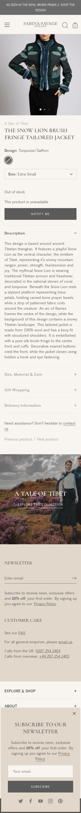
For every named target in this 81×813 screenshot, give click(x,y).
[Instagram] (50, 800)
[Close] (74, 713)
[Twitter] (20, 800)
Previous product (18, 439)
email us (65, 641)
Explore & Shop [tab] (20, 690)
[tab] (40, 303)
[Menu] (7, 25)
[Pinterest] (60, 800)
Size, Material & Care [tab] (23, 374)
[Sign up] (74, 578)
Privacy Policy (45, 603)
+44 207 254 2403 (54, 656)
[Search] (65, 25)
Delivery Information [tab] (22, 405)
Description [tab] (14, 233)
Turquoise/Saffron (8, 160)
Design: (26, 150)
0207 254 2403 (48, 650)
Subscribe (40, 787)
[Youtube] (40, 800)
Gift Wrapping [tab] (16, 389)
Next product (47, 439)
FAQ (21, 632)
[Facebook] (30, 800)
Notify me (40, 214)
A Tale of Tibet (16, 123)
